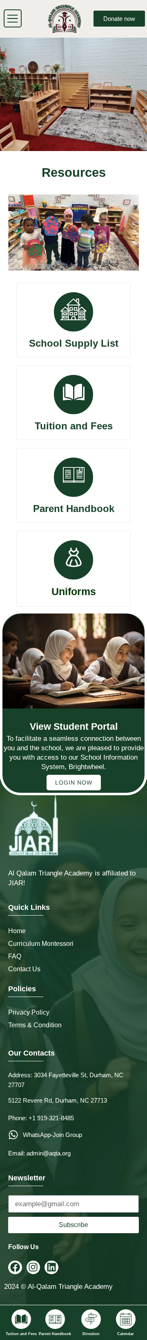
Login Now (73, 782)
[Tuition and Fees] (21, 1319)
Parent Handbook (55, 1334)
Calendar (125, 1334)
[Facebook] (15, 1268)
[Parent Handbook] (55, 1319)
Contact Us (24, 969)
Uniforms (73, 591)
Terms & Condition (35, 1025)
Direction (91, 1334)
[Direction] (91, 1319)
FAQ (14, 956)
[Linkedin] (51, 1268)
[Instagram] (33, 1268)
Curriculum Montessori (41, 943)
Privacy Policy (28, 1012)
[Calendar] (126, 1319)
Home (17, 930)
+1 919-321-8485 (51, 1117)
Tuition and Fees (21, 1334)
